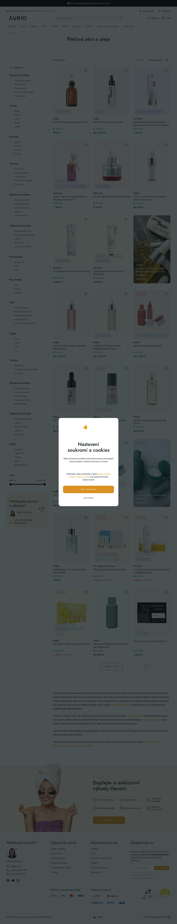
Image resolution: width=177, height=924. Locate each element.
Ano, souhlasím (88, 489)
